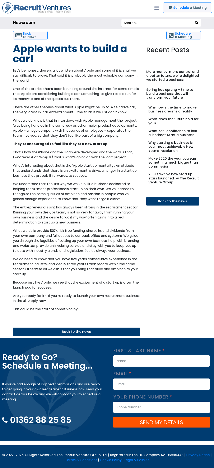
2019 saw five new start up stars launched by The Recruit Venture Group (173, 178)
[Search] (196, 23)
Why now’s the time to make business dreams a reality (172, 109)
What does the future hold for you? (173, 121)
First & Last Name (138, 351)
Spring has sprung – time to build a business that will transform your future (169, 93)
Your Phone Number (141, 397)
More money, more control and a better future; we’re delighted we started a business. (172, 75)
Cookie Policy (111, 460)
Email (121, 374)
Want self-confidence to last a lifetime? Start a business (172, 133)
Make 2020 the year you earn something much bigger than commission (173, 162)
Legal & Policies (136, 460)
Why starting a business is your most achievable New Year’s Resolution (170, 146)
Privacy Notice (198, 455)
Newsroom (24, 22)
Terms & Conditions (81, 460)
